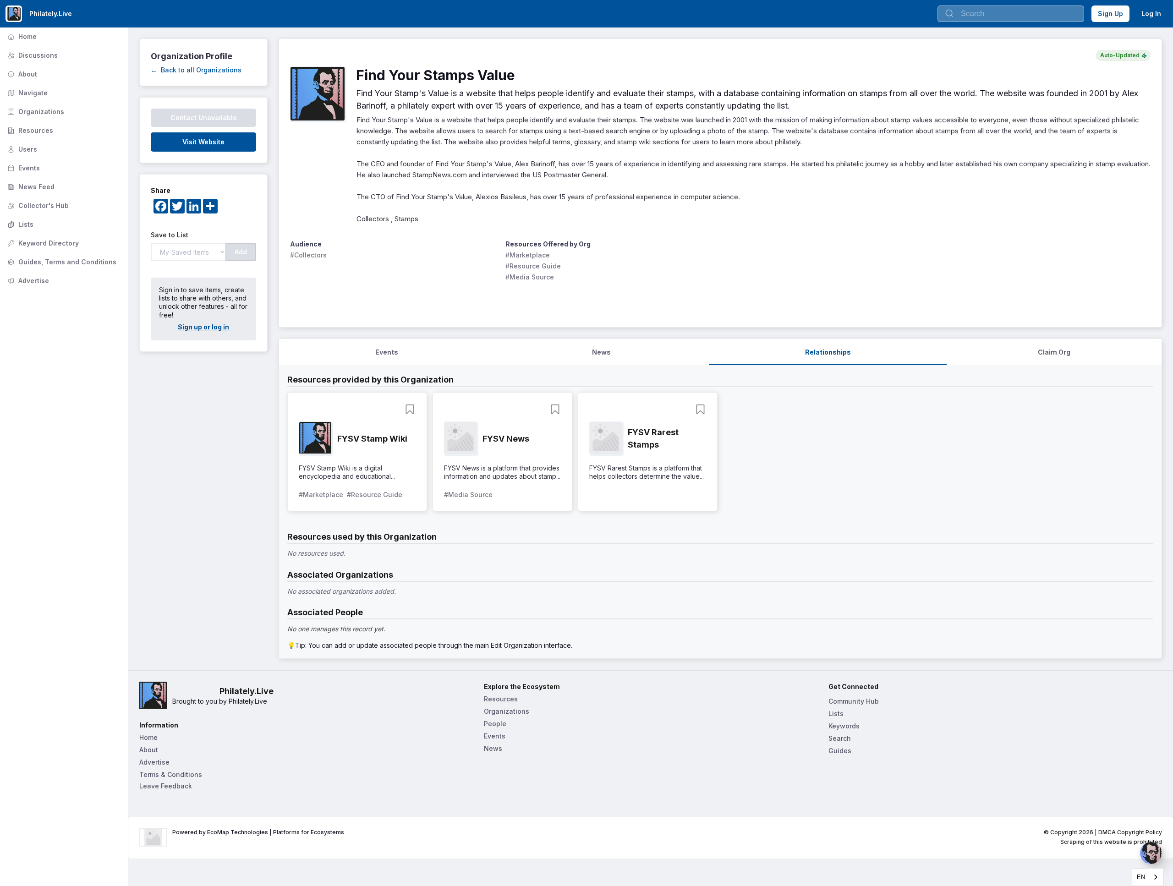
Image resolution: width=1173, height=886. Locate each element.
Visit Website (203, 142)
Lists (19, 224)
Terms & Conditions (170, 774)
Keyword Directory (42, 243)
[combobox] (1148, 877)
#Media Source (529, 277)
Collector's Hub (37, 205)
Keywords (844, 726)
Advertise (27, 280)
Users (21, 149)
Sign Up (1110, 13)
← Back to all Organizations (196, 70)
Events (22, 168)
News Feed (30, 187)
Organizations (34, 111)
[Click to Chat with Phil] (1151, 853)
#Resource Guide (533, 266)
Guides (839, 751)
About (21, 74)
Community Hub (853, 701)
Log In (1151, 13)
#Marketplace (527, 255)
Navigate (26, 93)
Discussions (31, 55)
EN (1141, 877)
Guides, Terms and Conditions (60, 262)
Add (241, 252)
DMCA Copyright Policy (1130, 832)
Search (839, 738)
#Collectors (308, 255)
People (495, 723)
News (493, 748)
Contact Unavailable (203, 117)
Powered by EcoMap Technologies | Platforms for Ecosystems (258, 832)
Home (21, 36)
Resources (29, 130)
